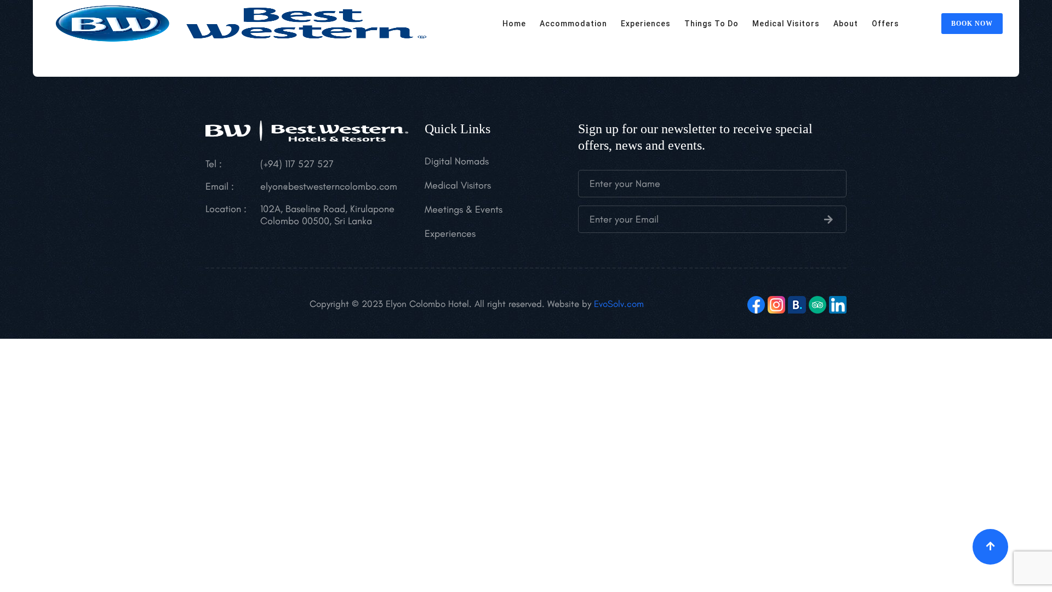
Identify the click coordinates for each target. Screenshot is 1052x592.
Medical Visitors (786, 23)
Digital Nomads (457, 161)
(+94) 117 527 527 (297, 164)
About (845, 23)
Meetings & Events (463, 209)
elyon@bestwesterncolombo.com (328, 186)
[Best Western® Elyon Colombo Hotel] (241, 22)
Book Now (972, 23)
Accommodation (573, 23)
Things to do (711, 23)
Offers (885, 23)
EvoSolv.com (619, 303)
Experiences (646, 23)
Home (514, 23)
